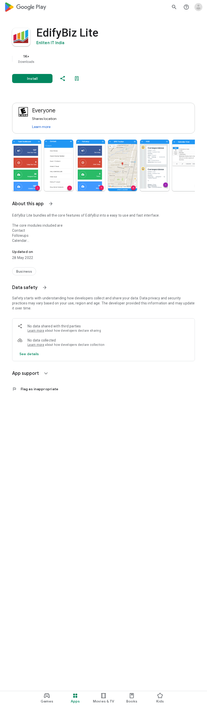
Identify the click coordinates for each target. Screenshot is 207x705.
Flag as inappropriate (35, 389)
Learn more (41, 126)
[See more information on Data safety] (45, 287)
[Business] (24, 271)
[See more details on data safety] (29, 354)
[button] (26, 165)
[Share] (63, 78)
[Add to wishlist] (77, 78)
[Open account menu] (198, 7)
